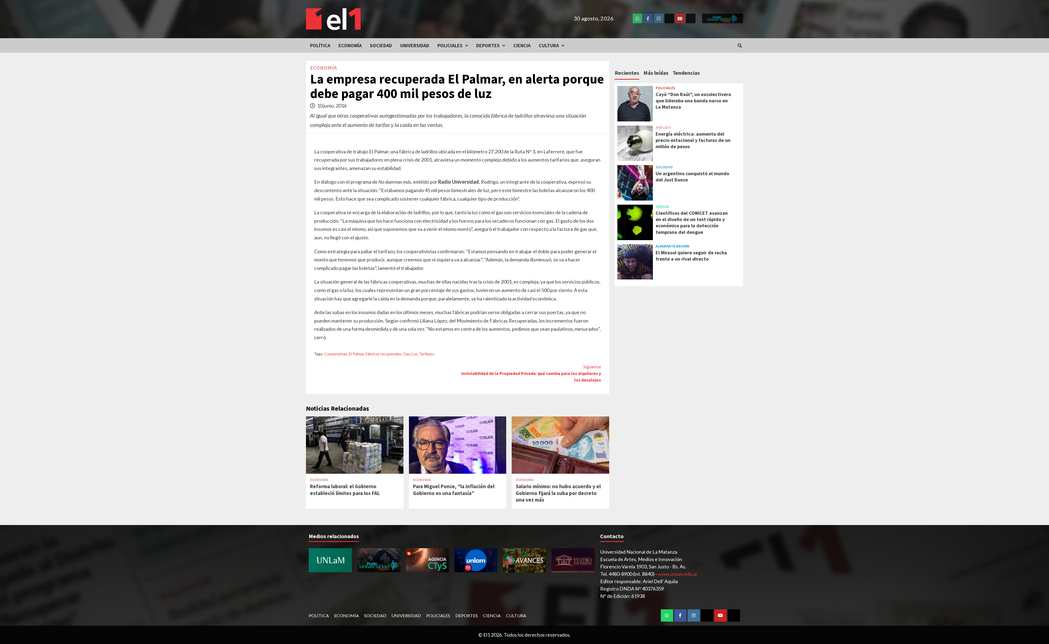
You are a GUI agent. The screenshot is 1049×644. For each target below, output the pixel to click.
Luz (414, 353)
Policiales (449, 45)
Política (320, 45)
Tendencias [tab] (686, 72)
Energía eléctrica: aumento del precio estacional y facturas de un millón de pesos (693, 140)
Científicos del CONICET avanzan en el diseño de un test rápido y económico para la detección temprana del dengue (692, 222)
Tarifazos (426, 353)
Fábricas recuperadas (384, 353)
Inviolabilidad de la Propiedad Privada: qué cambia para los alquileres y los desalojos (531, 373)
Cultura (549, 45)
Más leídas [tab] (655, 72)
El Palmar (356, 353)
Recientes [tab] (627, 72)
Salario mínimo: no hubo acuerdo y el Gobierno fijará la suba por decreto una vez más (558, 493)
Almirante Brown (672, 246)
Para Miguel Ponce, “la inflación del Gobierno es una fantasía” (453, 489)
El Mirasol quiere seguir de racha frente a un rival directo (691, 255)
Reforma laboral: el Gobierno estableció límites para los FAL (345, 489)
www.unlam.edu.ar (678, 574)
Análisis (663, 127)
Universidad (414, 45)
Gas (406, 353)
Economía (350, 45)
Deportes (488, 45)
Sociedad (381, 45)
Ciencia (522, 45)
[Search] (739, 45)
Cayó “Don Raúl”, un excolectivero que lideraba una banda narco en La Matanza (693, 100)
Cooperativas (335, 353)
